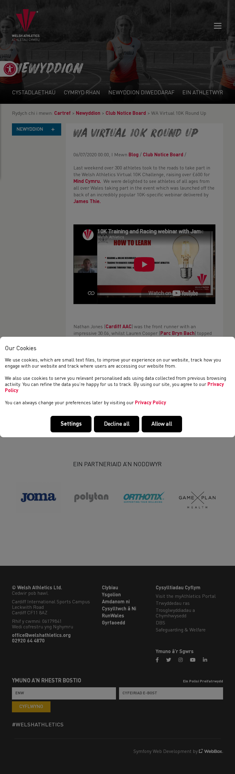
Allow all (161, 424)
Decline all (116, 424)
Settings (71, 424)
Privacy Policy (150, 403)
